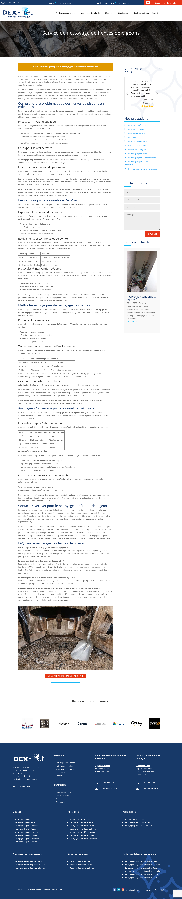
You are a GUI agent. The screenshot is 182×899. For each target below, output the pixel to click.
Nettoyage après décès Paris (81, 822)
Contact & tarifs (62, 795)
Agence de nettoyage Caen (24, 786)
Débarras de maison (78, 854)
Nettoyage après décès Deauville (83, 838)
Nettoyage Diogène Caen (25, 819)
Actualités (143, 298)
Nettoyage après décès (65, 763)
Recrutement (61, 802)
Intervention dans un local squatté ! (142, 293)
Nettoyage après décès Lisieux (82, 835)
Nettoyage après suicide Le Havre (138, 825)
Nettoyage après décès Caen (81, 819)
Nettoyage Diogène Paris (25, 822)
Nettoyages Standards (90, 13)
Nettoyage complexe (136, 124)
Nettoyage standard (136, 128)
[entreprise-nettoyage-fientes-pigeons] (65, 669)
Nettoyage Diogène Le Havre (26, 832)
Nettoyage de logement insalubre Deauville (142, 871)
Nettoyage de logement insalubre (139, 854)
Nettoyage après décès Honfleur (83, 832)
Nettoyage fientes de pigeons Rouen (30, 864)
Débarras (108, 13)
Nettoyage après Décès (137, 120)
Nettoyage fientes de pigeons (27, 854)
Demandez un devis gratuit (166, 3)
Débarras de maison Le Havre (82, 868)
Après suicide (129, 811)
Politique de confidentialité (153, 890)
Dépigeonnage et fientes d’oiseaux (142, 164)
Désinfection (123, 13)
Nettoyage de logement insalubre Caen (140, 861)
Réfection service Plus (137, 140)
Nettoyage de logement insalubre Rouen (141, 868)
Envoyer (152, 228)
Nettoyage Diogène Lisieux (26, 842)
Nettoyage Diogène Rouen (25, 829)
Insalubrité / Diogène (137, 144)
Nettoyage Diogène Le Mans (26, 825)
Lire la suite (132, 316)
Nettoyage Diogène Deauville (27, 838)
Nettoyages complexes (65, 13)
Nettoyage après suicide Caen (136, 819)
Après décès (73, 811)
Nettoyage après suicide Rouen (137, 822)
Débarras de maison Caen (80, 861)
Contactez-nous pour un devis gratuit (65, 675)
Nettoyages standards (65, 769)
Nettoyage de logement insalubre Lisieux (141, 877)
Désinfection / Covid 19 (137, 136)
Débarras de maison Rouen (81, 864)
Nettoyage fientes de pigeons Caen (29, 861)
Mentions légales (133, 890)
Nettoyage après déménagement (142, 152)
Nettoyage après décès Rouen (82, 825)
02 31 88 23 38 (65, 3)
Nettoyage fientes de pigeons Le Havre (31, 868)
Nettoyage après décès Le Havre (83, 829)
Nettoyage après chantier (138, 148)
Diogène (17, 811)
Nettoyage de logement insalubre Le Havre (142, 864)
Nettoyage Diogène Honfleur (26, 835)
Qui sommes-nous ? (64, 792)
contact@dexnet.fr (109, 788)
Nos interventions (141, 13)
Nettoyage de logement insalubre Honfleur (142, 874)
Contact (154, 13)
